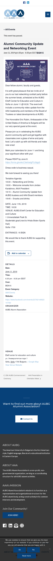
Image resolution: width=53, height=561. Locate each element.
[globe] (22, 525)
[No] (49, 549)
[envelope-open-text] (16, 525)
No (33, 550)
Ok (20, 550)
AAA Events (10, 292)
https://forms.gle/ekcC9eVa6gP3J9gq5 (22, 162)
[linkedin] (28, 2)
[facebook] (24, 2)
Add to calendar (19, 253)
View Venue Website (13, 365)
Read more (26, 556)
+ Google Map (33, 361)
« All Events (9, 29)
